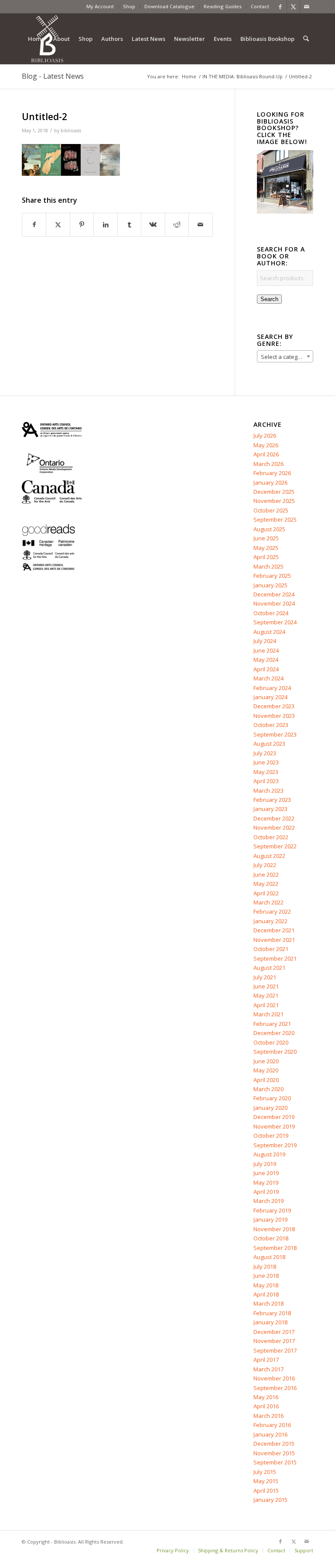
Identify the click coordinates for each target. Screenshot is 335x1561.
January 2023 (270, 809)
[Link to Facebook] (280, 6)
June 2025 (266, 538)
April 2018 (266, 1294)
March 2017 (268, 1369)
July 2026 (264, 435)
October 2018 (270, 1238)
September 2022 (275, 846)
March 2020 (268, 1089)
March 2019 (268, 1201)
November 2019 (274, 1126)
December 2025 (273, 492)
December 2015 (273, 1443)
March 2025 (268, 566)
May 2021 (265, 995)
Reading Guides (223, 6)
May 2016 (265, 1397)
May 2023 (265, 772)
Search (269, 299)
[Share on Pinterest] (81, 224)
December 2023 (273, 706)
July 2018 (264, 1266)
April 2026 (266, 454)
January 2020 (270, 1108)
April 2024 (266, 669)
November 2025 (274, 501)
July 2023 (264, 753)
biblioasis (71, 130)
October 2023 (270, 725)
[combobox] (285, 356)
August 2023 (269, 743)
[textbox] (285, 357)
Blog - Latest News (53, 76)
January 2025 (270, 585)
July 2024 (264, 641)
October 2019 (270, 1135)
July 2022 (264, 865)
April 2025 (266, 557)
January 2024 (270, 697)
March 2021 (268, 1014)
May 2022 (265, 884)
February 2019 (272, 1210)
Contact (260, 6)
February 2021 (272, 1024)
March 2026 (268, 464)
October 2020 (270, 1042)
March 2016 (268, 1416)
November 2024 (274, 603)
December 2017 (273, 1332)
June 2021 (266, 986)
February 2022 (272, 911)
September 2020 (275, 1051)
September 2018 (275, 1248)
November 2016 (274, 1378)
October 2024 (270, 613)
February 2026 (272, 473)
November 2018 (274, 1229)
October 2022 (270, 837)
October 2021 (270, 949)
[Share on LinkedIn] (105, 224)
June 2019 (266, 1173)
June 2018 (266, 1276)
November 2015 (274, 1453)
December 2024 (273, 594)
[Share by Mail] (200, 224)
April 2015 (266, 1490)
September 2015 (275, 1462)
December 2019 (273, 1117)
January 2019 (270, 1219)
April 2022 (266, 893)
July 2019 (264, 1164)
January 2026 (270, 482)
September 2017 (275, 1350)
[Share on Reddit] (176, 224)
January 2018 (270, 1322)
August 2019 (269, 1154)
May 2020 (265, 1070)
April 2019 (266, 1192)
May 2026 (265, 445)
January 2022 (270, 921)
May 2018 (265, 1285)
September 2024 (275, 622)
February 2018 (272, 1313)
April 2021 (266, 1005)
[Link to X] (293, 6)
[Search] (306, 38)
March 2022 (268, 902)
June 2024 (266, 650)
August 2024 (269, 632)
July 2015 (264, 1472)
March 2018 (268, 1303)
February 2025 (272, 576)
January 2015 (270, 1500)
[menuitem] (100, 6)
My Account (100, 6)
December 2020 (273, 1033)
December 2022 (273, 818)
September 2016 (275, 1388)
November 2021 (274, 940)
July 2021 (264, 977)
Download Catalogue (169, 6)
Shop (129, 6)
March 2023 (268, 790)
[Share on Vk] (152, 224)
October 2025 (270, 510)
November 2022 (274, 827)
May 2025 (265, 548)
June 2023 (266, 762)
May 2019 (265, 1182)
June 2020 (266, 1061)
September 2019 (275, 1145)
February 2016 (272, 1425)
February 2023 (272, 800)
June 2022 (266, 874)
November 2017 (274, 1341)
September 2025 (275, 519)
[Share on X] (57, 224)
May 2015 (265, 1481)
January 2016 (270, 1434)
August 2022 (269, 856)
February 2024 (272, 688)
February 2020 (272, 1098)
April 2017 (266, 1359)
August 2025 (269, 529)
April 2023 (266, 781)
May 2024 (265, 659)
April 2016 (266, 1406)
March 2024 (268, 678)
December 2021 (273, 930)
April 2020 (266, 1080)
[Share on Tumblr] (129, 224)
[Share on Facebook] (34, 224)
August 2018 (269, 1257)
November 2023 (274, 716)
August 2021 (269, 967)
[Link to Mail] (306, 6)
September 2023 (275, 734)
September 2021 (275, 958)
